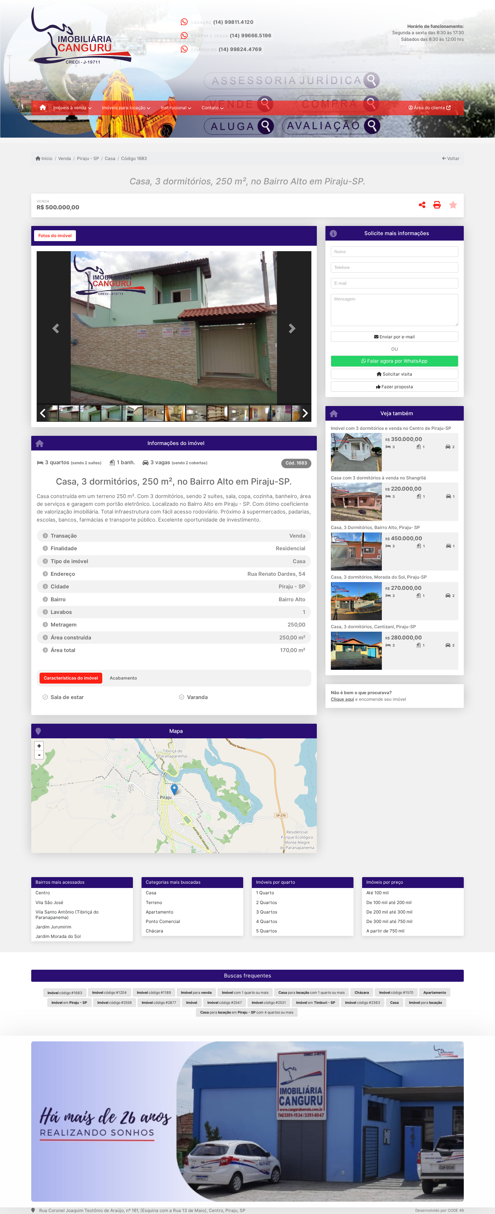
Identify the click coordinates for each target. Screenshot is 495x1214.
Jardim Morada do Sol (58, 936)
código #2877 (159, 1002)
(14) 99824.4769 (240, 49)
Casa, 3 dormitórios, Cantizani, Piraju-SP (373, 626)
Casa (110, 158)
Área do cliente (429, 107)
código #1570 (396, 992)
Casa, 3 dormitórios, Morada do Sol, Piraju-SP (379, 577)
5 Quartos (266, 931)
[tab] (55, 235)
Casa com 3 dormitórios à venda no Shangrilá (378, 478)
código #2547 (224, 1002)
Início (46, 158)
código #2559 (114, 1002)
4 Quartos (266, 921)
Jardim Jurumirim (53, 927)
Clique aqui (342, 699)
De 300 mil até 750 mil (389, 921)
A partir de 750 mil (385, 931)
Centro (43, 892)
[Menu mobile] (43, 108)
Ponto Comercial (163, 921)
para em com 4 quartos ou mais (246, 1012)
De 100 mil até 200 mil (389, 902)
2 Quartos (266, 902)
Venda (64, 158)
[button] (57, 328)
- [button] (39, 755)
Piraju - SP (88, 158)
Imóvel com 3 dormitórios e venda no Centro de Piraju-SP (391, 428)
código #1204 (109, 992)
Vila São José (49, 902)
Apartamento (159, 912)
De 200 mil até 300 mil (389, 912)
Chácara (154, 931)
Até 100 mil (377, 892)
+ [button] (39, 746)
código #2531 (269, 1002)
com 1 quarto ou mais (245, 992)
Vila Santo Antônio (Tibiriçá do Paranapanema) (67, 914)
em (69, 1002)
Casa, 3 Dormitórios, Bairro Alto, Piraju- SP (375, 527)
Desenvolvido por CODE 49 (439, 1210)
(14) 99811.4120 (233, 22)
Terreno (154, 902)
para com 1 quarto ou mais (311, 992)
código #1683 (65, 993)
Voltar (452, 158)
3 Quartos (266, 912)
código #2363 (362, 1002)
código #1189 (154, 992)
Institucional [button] (173, 107)
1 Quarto (265, 892)
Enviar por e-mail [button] (396, 336)
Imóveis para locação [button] (124, 107)
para (196, 992)
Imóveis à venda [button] (70, 107)
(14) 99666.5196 (251, 35)
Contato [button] (210, 107)
